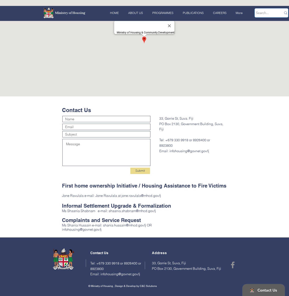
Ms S (65, 211)
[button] (161, 13)
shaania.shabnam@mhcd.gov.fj (132, 211)
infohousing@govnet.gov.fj (189, 151)
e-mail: (89, 195)
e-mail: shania (102, 225)
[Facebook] (232, 264)
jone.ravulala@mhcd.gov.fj (141, 195)
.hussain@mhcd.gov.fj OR (132, 225)
